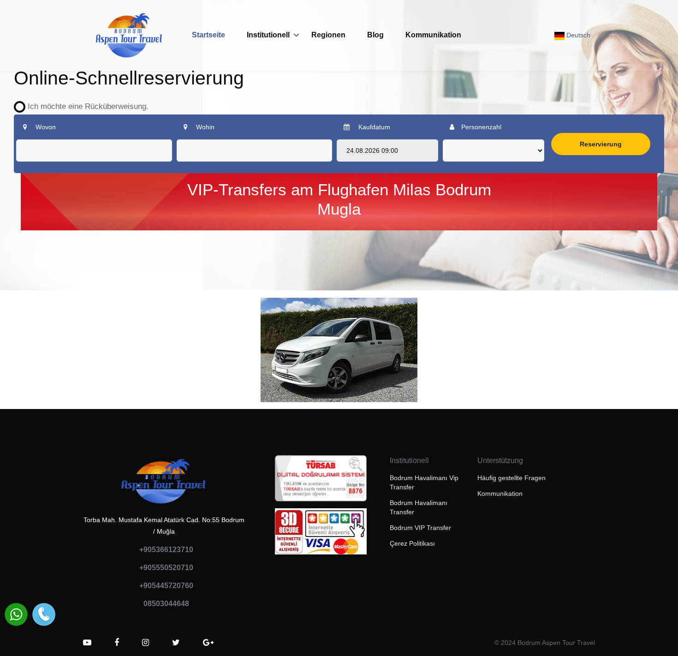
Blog (375, 35)
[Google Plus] (208, 642)
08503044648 (166, 604)
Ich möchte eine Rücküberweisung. (85, 106)
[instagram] (145, 642)
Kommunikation (433, 35)
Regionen (328, 35)
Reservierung (601, 144)
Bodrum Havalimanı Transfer (418, 507)
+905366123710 (166, 550)
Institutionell (268, 35)
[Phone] (43, 614)
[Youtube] (87, 642)
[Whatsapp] (16, 614)
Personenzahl (481, 127)
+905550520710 (166, 568)
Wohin (204, 127)
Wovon (45, 127)
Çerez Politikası (412, 543)
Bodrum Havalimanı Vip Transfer (424, 482)
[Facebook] (116, 642)
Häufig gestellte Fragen (511, 477)
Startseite (208, 35)
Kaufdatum (373, 127)
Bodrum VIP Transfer (420, 527)
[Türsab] (321, 481)
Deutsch (577, 35)
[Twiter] (176, 642)
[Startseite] (129, 35)
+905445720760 (166, 586)
